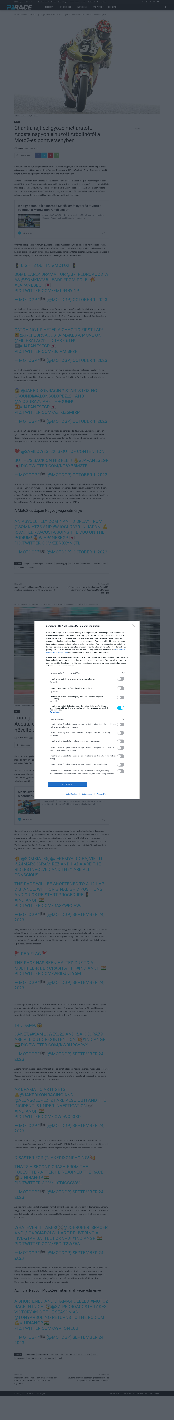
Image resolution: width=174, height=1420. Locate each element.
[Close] (134, 626)
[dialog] (87, 710)
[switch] (120, 679)
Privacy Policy (102, 794)
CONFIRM (67, 784)
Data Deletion (71, 794)
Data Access (87, 794)
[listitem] (87, 672)
